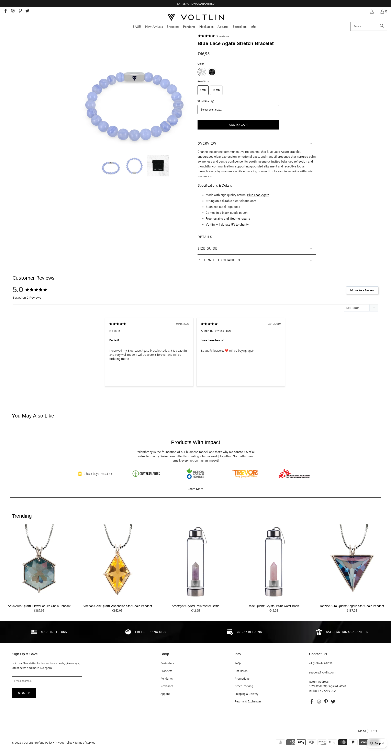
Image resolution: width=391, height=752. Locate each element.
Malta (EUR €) (367, 731)
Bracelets (166, 671)
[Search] (382, 26)
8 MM (203, 90)
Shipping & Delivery (246, 694)
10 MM (216, 90)
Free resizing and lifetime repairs (228, 218)
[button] (253, 27)
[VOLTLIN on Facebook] (5, 11)
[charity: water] (96, 473)
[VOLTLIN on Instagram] (12, 11)
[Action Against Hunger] (195, 473)
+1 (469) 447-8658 (321, 663)
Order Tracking (244, 686)
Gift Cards (241, 671)
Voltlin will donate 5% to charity (227, 224)
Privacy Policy (63, 742)
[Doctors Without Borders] (294, 473)
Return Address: (319, 681)
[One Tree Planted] (146, 473)
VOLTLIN (27, 742)
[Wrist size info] (212, 101)
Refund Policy (44, 742)
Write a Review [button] (364, 290)
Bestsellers (167, 663)
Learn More (195, 489)
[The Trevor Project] (245, 473)
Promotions (242, 678)
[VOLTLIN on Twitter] (27, 11)
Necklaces (166, 686)
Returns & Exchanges (248, 701)
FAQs (238, 663)
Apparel (165, 694)
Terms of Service (85, 742)
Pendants (166, 678)
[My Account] (371, 11)
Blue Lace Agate (258, 195)
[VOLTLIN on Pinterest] (20, 11)
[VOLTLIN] (195, 17)
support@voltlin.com (322, 672)
